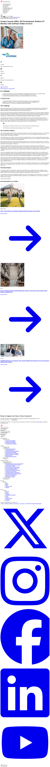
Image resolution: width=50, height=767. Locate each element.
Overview (7, 491)
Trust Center (22, 503)
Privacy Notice (39, 421)
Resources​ (5, 10)
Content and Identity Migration (11, 469)
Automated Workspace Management (12, 472)
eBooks (6, 484)
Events (6, 485)
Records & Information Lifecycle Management (14, 463)
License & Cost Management (11, 474)
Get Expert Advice (16, 17)
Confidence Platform (7, 8)
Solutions (5, 6)
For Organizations (6, 462)
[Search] (1, 15)
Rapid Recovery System (10, 476)
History (6, 492)
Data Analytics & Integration (10, 452)
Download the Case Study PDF (8, 88)
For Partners (5, 478)
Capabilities (5, 447)
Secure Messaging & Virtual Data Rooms (13, 473)
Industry (4, 458)
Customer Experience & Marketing (12, 451)
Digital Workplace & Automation (11, 453)
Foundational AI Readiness (10, 442)
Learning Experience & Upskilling (12, 454)
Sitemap (2, 503)
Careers (6, 497)
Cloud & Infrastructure (9, 450)
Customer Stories (8, 486)
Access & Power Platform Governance (12, 470)
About (4, 12)
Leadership (7, 493)
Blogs (6, 483)
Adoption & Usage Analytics (11, 471)
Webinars (7, 487)
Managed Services (8, 455)
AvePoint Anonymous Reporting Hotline (33, 503)
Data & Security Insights (10, 465)
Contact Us (7, 500)
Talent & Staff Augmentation (10, 456)
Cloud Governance (4, 86)
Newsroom (7, 499)
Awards (6, 496)
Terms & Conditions (9, 503)
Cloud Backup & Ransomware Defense (13, 464)
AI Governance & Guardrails (11, 443)
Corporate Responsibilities (10, 494)
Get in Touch (14, 419)
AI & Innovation (6, 4)
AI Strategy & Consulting (10, 440)
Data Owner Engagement (10, 475)
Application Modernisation (10, 448)
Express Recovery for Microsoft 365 (12, 467)
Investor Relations (8, 498)
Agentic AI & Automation (10, 441)
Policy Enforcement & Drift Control (12, 468)
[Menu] (1, 17)
